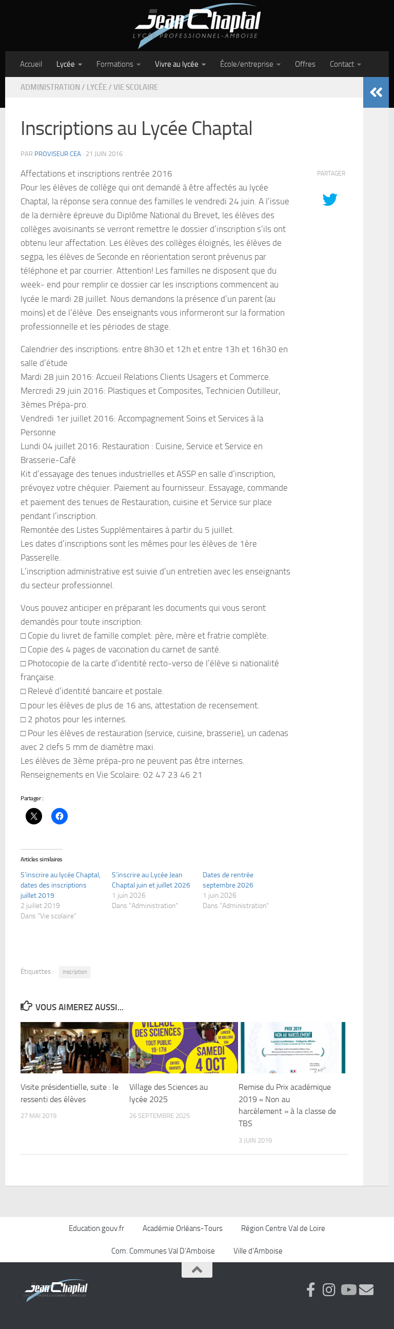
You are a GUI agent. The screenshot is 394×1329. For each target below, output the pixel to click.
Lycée (65, 64)
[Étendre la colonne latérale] (376, 92)
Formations (114, 64)
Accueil (31, 64)
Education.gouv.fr (96, 1228)
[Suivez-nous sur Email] (366, 1290)
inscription (75, 972)
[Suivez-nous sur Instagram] (329, 1290)
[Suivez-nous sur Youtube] (348, 1290)
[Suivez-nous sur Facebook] (311, 1290)
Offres (305, 64)
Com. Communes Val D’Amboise (163, 1251)
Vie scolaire (135, 87)
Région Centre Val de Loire (283, 1228)
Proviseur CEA (57, 154)
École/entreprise (246, 64)
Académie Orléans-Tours (183, 1228)
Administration (50, 87)
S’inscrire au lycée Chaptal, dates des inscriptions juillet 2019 (61, 885)
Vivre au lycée (177, 64)
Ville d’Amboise (258, 1251)
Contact (342, 64)
